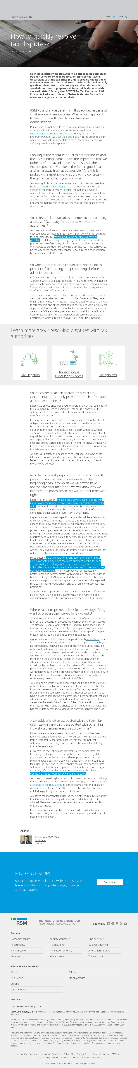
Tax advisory (17, 956)
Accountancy (18, 944)
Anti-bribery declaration (39, 1054)
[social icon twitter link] (121, 923)
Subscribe (110, 882)
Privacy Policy (44, 1057)
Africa (14, 972)
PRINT (108, 17)
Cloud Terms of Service (81, 1054)
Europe (15, 983)
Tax (30, 17)
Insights (22, 17)
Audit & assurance (60, 939)
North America (77, 977)
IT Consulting (57, 944)
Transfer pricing (97, 956)
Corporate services (21, 939)
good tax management (55, 186)
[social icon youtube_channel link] (125, 923)
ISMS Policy (116, 1054)
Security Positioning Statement (65, 1057)
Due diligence (96, 939)
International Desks (99, 950)
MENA (72, 972)
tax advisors (92, 639)
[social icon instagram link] (117, 923)
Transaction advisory (61, 950)
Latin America (18, 989)
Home (14, 17)
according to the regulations (46, 784)
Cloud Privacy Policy (60, 1054)
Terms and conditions (90, 1057)
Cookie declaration (101, 1054)
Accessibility (22, 1054)
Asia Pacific (17, 977)
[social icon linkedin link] (108, 923)
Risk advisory (57, 956)
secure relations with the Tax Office (49, 133)
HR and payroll (19, 950)
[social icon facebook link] (113, 923)
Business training (98, 944)
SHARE (121, 17)
